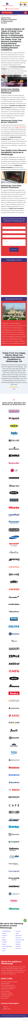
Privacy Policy (4, 998)
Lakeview (4, 948)
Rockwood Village (20, 939)
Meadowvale (18, 935)
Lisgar (3, 950)
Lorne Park (18, 931)
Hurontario (18, 944)
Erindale (4, 944)
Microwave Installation (7, 993)
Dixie (3, 937)
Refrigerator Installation (7, 994)
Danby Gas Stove (20, 127)
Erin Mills (4, 942)
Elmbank (4, 939)
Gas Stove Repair (5, 983)
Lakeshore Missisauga (7, 946)
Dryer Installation (5, 991)
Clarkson (4, 933)
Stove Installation (5, 996)
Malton (17, 933)
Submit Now (14, 249)
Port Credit (18, 937)
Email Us (5, 1006)
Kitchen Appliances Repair (8, 985)
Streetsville (18, 942)
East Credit (18, 948)
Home (2, 15)
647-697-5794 (6, 1009)
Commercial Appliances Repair (9, 981)
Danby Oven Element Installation (10, 15)
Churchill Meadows (6, 931)
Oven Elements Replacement (9, 987)
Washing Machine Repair (7, 988)
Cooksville (4, 935)
